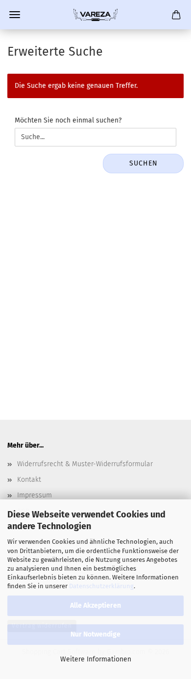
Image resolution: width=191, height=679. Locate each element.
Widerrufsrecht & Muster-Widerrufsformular (85, 464)
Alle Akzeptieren (95, 605)
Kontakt (29, 479)
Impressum (34, 495)
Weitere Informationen (95, 659)
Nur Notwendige (95, 634)
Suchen (143, 163)
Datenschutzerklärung (101, 586)
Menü (14, 14)
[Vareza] (95, 14)
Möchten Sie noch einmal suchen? (68, 120)
